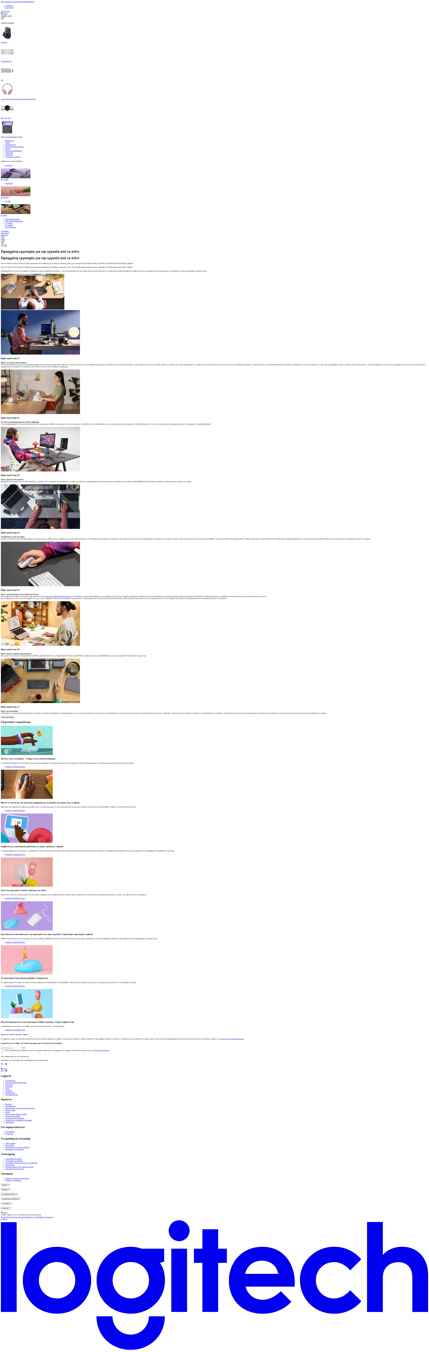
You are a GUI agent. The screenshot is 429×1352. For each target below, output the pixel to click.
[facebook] (6, 1064)
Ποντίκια (8, 1104)
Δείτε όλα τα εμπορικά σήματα (233, 1039)
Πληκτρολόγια (10, 1106)
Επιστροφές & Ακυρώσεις (14, 1169)
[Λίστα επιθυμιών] (3, 240)
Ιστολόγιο (8, 1087)
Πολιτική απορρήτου (18, 1217)
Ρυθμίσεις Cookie (32, 1217)
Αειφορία (8, 1091)
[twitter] (4, 1064)
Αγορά (4, 16)
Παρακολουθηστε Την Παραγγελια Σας (19, 1167)
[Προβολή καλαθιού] (2, 246)
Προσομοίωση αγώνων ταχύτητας (17, 1147)
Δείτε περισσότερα (8, 717)
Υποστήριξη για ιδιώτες (13, 1159)
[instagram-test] (2, 1064)
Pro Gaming (9, 1145)
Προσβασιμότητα (11, 1095)
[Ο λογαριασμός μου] (2, 243)
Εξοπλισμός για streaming (14, 1149)
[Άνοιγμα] (5, 246)
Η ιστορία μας (10, 1081)
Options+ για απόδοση (13, 1180)
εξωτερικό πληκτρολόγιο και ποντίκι (58, 596)
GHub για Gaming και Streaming (17, 1178)
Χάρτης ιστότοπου (46, 1217)
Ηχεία (7, 1112)
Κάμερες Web (10, 1110)
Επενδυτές (9, 1085)
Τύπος (7, 1089)
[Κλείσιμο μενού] (2, 18)
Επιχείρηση (9, 8)
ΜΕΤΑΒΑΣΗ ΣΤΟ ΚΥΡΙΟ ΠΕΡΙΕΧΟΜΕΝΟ (17, 2)
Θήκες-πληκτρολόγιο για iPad (16, 1114)
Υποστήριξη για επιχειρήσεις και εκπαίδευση (21, 1163)
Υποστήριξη (5, 11)
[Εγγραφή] (23, 1048)
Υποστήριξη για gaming (13, 1161)
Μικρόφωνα (9, 1122)
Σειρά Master (10, 1132)
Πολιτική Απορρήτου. (102, 1050)
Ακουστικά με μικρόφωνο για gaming (18, 1120)
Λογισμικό (5, 231)
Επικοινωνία (9, 1165)
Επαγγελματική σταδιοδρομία (16, 1083)
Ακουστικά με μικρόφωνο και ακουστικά (20, 1108)
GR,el (5, 14)
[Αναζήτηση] (3, 237)
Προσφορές (5, 233)
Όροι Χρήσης (6, 1217)
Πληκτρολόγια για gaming (14, 1118)
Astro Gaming (10, 1143)
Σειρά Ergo (9, 1134)
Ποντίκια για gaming (12, 1116)
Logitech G (9, 6)
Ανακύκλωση (10, 1093)
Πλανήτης (4, 235)
